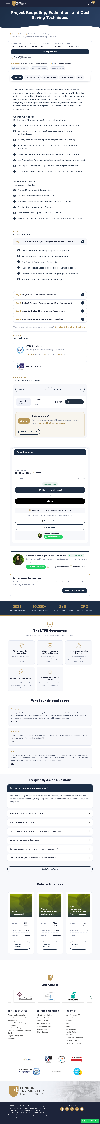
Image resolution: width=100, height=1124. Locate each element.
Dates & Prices (67, 77)
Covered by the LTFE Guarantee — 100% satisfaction (51, 510)
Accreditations (50, 77)
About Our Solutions (44, 1015)
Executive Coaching (44, 1023)
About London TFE (73, 1015)
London (69, 1026)
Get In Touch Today (50, 869)
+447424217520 (79, 567)
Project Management (16, 1036)
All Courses (12, 1039)
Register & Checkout (52, 490)
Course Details (21, 945)
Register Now (51, 51)
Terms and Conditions (74, 1038)
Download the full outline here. (70, 327)
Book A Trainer (42, 1021)
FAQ (67, 1023)
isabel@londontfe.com (59, 567)
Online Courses (42, 1029)
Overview (17, 77)
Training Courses (72, 1040)
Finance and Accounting (17, 1015)
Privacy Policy (71, 1029)
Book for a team (29, 432)
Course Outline (32, 77)
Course (22, 34)
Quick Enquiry (51, 527)
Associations (71, 1018)
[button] (50, 402)
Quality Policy (71, 1032)
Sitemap (69, 1035)
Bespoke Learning (44, 1018)
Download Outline (51, 521)
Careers (69, 1021)
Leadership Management (17, 1028)
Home (14, 34)
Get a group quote (74, 590)
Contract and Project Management (41, 34)
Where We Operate (73, 1043)
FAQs (80, 77)
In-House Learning (44, 1026)
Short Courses (42, 1032)
